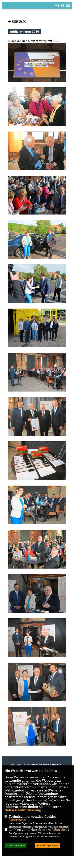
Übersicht (17, 820)
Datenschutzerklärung (23, 810)
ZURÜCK (18, 21)
